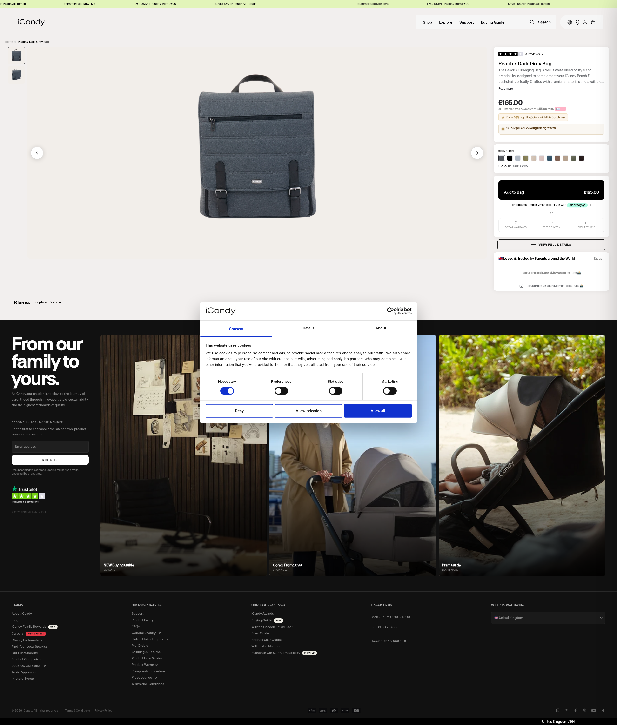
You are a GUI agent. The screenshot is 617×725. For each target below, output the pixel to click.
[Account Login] (585, 22)
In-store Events (23, 679)
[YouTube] (593, 710)
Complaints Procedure (148, 671)
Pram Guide (260, 633)
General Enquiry (144, 633)
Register (50, 459)
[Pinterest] (584, 710)
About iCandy (22, 614)
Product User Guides (147, 658)
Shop (427, 22)
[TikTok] (603, 710)
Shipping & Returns (146, 652)
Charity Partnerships (27, 640)
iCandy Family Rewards (33, 627)
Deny (239, 411)
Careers (28, 634)
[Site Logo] (31, 22)
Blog (15, 620)
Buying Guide (492, 22)
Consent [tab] (236, 329)
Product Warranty (145, 665)
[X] (567, 710)
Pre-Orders (140, 646)
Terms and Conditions (148, 684)
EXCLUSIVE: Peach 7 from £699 (103, 4)
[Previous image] (37, 153)
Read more (505, 88)
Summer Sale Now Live (28, 4)
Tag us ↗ (599, 258)
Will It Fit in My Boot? (266, 646)
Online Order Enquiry (147, 639)
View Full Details (555, 244)
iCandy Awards (262, 614)
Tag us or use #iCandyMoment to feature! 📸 (554, 286)
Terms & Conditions (77, 710)
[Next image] (477, 153)
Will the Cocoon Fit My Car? (272, 627)
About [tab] (381, 328)
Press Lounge (142, 677)
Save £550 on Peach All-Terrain (184, 4)
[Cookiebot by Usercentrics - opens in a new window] (390, 311)
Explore (445, 22)
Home (9, 42)
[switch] (281, 391)
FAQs (136, 626)
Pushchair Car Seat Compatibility (283, 653)
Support (466, 22)
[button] (16, 55)
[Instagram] (558, 710)
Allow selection (309, 411)
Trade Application (24, 672)
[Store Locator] (577, 22)
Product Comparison (27, 659)
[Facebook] (575, 710)
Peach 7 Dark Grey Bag (33, 42)
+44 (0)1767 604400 (386, 641)
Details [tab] (309, 328)
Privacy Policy (103, 710)
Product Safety (143, 620)
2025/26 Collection (26, 666)
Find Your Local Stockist (29, 647)
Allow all (378, 411)
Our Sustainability (25, 653)
